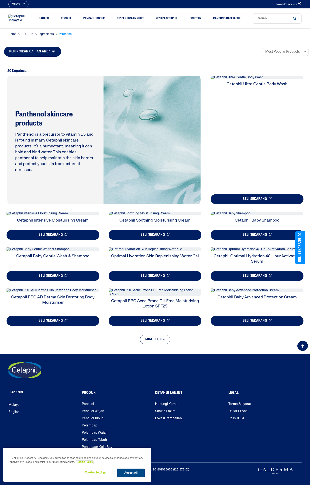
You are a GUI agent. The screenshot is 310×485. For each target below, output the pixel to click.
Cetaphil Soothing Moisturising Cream (154, 220)
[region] (77, 465)
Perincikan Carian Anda (30, 51)
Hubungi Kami (166, 404)
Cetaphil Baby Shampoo (257, 220)
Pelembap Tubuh (94, 440)
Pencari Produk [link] (94, 18)
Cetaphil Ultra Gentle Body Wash (256, 84)
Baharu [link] (44, 18)
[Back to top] (302, 346)
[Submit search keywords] (294, 18)
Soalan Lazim (165, 411)
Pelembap (89, 425)
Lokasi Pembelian (286, 4)
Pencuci (88, 404)
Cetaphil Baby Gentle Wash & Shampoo (52, 256)
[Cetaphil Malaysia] (24, 370)
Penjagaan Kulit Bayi (97, 447)
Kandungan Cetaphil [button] (227, 18)
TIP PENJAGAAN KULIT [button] (130, 18)
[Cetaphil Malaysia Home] (17, 18)
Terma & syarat (239, 404)
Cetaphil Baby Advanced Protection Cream (257, 297)
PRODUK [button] (66, 18)
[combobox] (277, 18)
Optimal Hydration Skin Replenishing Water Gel (155, 256)
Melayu (14, 405)
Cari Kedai (17, 392)
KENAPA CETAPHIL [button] (167, 18)
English (14, 412)
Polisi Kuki (236, 418)
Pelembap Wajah (95, 432)
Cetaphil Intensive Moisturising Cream (53, 220)
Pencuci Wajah (93, 411)
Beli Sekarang (255, 199)
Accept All (130, 473)
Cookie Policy (85, 462)
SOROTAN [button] (195, 18)
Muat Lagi (154, 339)
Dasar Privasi (238, 411)
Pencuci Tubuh (93, 418)
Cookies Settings (95, 472)
